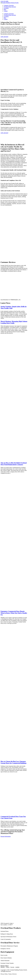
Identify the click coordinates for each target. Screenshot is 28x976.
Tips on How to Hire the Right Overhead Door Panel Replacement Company (14, 463)
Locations (6, 8)
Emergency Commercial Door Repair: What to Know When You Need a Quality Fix (14, 613)
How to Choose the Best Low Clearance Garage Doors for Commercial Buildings (13, 762)
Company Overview (9, 5)
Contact (6, 11)
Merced (4, 28)
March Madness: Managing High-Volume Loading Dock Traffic (14, 322)
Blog (5, 9)
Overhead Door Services (10, 6)
